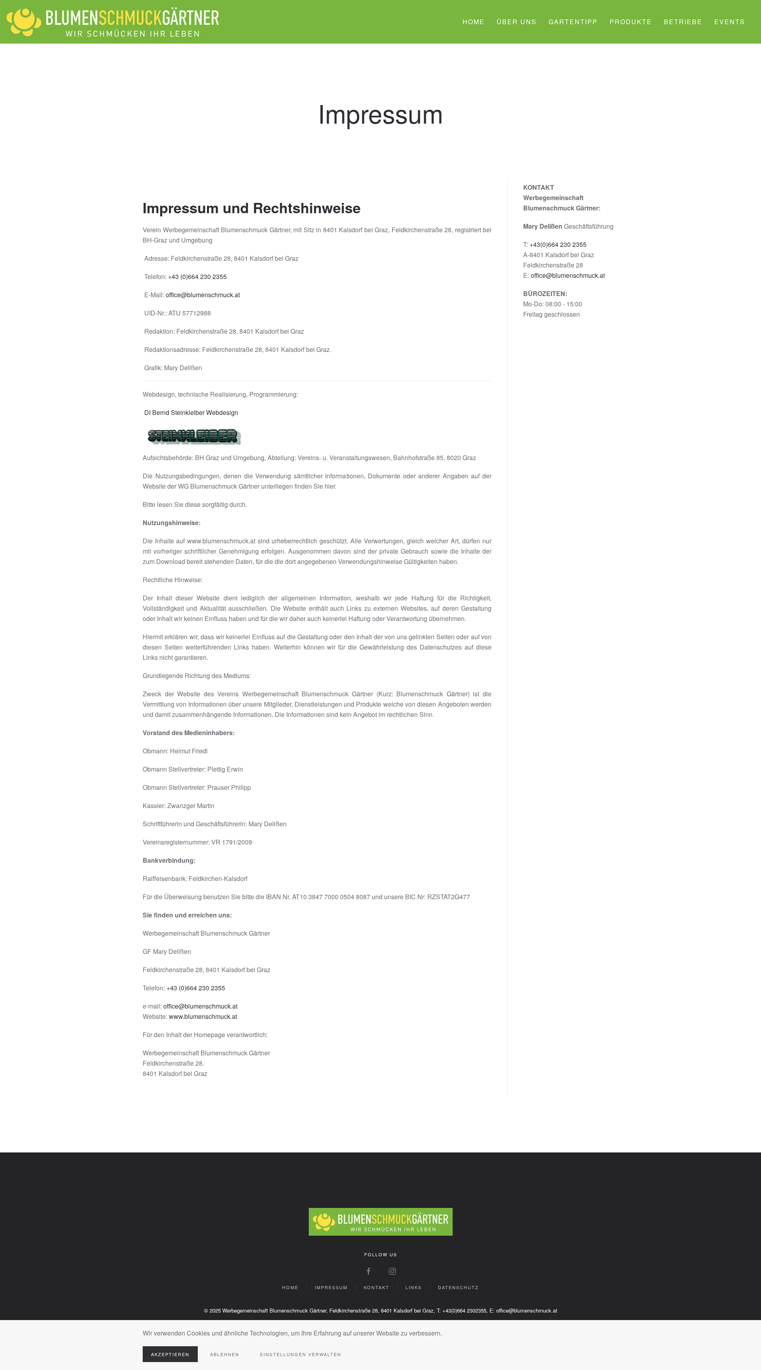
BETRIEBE (683, 21)
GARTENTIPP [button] (573, 21)
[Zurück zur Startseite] (113, 22)
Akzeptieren (170, 1354)
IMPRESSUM (331, 1287)
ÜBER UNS (517, 21)
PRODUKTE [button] (631, 21)
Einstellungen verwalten (300, 1354)
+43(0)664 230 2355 (558, 244)
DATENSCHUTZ (458, 1287)
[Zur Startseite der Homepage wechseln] (381, 1220)
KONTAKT (376, 1287)
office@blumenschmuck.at (203, 294)
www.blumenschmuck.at (203, 1016)
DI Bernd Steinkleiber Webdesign (191, 412)
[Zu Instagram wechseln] (392, 1270)
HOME (474, 21)
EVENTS (729, 21)
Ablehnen (224, 1354)
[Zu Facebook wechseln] (369, 1270)
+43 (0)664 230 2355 (197, 276)
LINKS (413, 1287)
